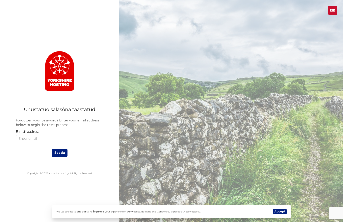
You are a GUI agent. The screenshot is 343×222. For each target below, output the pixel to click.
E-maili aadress (27, 132)
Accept (279, 211)
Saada (59, 153)
